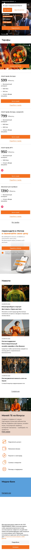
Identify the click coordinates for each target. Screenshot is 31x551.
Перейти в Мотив (15, 248)
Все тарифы (15, 222)
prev (2, 506)
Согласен (16, 547)
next (29, 506)
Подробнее (15, 542)
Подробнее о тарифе (15, 105)
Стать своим (6, 432)
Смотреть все (15, 391)
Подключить (15, 28)
